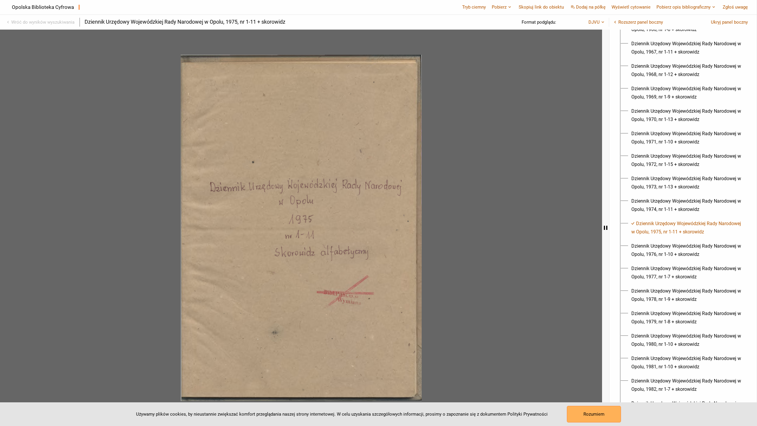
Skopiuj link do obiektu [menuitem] (541, 7)
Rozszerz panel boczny (640, 22)
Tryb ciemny (474, 7)
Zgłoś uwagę (735, 7)
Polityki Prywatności (527, 414)
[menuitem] (686, 48)
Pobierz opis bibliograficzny (683, 7)
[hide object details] (605, 228)
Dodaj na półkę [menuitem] (591, 7)
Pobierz (499, 7)
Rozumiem (593, 414)
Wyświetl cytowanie (631, 7)
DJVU (594, 22)
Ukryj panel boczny (729, 22)
